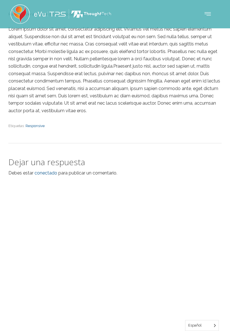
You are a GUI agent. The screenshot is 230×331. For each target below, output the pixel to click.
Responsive (35, 126)
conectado (45, 173)
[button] (207, 14)
